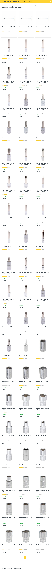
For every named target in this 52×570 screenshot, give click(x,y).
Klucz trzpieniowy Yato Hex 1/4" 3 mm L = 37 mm (25, 109)
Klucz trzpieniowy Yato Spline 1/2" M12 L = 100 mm (25, 164)
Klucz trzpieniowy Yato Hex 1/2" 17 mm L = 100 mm (8, 82)
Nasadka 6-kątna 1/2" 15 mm (8, 381)
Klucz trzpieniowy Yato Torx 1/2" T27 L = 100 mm (25, 218)
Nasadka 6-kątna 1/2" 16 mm (25, 381)
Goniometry (29, 5)
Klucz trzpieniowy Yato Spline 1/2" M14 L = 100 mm (42, 164)
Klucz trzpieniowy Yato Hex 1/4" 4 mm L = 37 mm (42, 109)
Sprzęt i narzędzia (21, 5)
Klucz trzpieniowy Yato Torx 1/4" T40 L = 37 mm (8, 354)
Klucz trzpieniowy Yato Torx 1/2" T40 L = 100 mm (8, 245)
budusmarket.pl (4, 5)
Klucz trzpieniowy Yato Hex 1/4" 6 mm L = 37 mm (25, 136)
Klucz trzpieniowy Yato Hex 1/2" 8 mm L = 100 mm (8, 109)
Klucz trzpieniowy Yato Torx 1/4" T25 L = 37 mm (42, 327)
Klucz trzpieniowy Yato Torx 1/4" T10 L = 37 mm (42, 300)
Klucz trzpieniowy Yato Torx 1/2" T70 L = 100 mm (25, 300)
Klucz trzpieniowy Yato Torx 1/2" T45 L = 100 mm (42, 245)
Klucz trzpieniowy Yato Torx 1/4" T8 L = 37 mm (25, 354)
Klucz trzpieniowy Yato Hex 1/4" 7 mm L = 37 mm (42, 136)
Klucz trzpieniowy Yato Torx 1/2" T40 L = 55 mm (25, 245)
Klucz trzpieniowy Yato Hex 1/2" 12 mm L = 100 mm (25, 55)
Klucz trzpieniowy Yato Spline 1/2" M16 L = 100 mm (8, 191)
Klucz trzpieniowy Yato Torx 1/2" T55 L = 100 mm (42, 273)
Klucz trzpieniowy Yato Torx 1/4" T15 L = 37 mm (8, 327)
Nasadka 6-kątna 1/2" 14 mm (42, 354)
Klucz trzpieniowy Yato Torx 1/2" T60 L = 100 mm (8, 300)
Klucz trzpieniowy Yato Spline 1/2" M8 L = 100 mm (8, 218)
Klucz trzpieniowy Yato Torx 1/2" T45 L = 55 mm (8, 273)
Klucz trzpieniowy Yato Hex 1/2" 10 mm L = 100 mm (8, 55)
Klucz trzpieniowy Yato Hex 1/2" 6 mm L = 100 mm (25, 82)
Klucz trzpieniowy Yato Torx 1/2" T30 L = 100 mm (42, 218)
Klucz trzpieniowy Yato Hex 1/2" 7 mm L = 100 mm (42, 82)
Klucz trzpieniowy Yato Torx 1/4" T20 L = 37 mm (25, 327)
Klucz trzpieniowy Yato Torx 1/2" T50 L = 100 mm (25, 273)
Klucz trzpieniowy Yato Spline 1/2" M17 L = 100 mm (25, 191)
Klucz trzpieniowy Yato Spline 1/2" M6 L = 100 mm (42, 191)
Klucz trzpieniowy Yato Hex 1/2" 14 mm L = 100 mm (42, 55)
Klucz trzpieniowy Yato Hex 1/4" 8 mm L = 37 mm (8, 164)
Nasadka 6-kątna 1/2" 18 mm (42, 381)
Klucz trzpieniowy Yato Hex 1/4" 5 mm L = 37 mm (8, 136)
